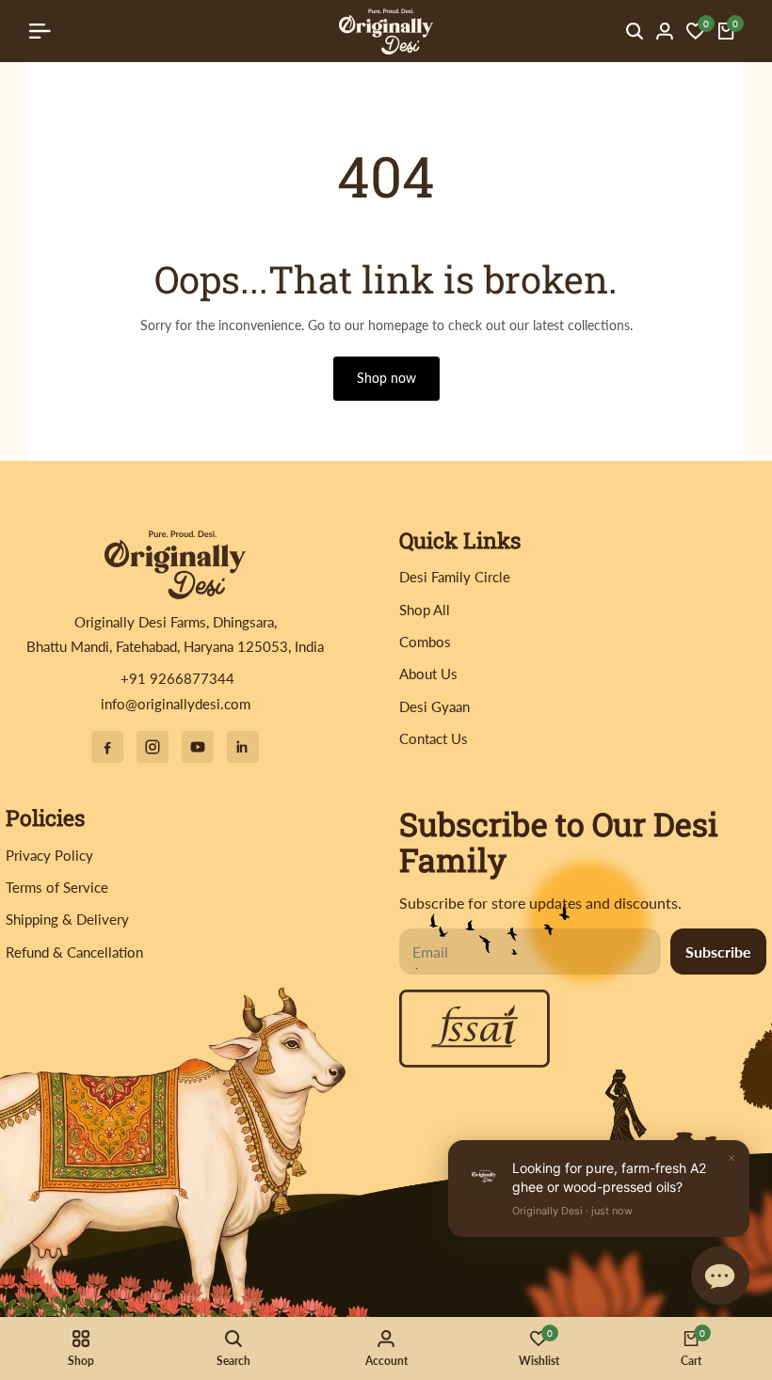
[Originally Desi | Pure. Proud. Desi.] (175, 564)
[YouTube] (198, 747)
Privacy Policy (49, 855)
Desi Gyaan (434, 706)
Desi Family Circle (454, 576)
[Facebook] (107, 747)
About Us (428, 673)
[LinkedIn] (243, 747)
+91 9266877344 (175, 678)
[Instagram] (153, 747)
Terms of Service (57, 887)
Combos (425, 641)
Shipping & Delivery (67, 919)
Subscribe (718, 951)
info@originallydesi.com (175, 703)
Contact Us (433, 738)
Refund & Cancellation (74, 952)
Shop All (424, 609)
